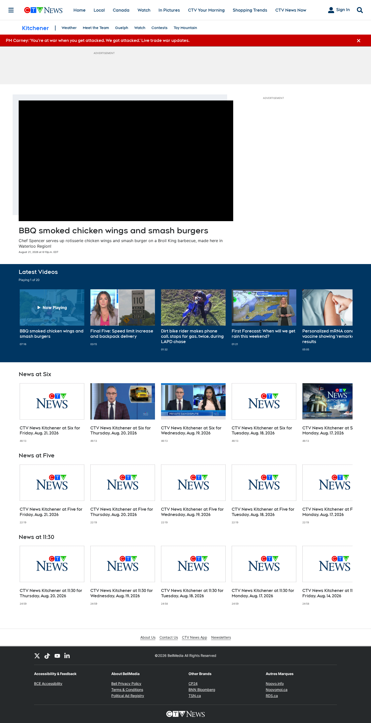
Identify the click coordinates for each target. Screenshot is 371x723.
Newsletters (221, 637)
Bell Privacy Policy (126, 683)
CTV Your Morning (206, 10)
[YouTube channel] (57, 656)
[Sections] (11, 10)
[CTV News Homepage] (43, 10)
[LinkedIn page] (67, 656)
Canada (121, 10)
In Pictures (169, 10)
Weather (69, 28)
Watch (144, 10)
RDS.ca (272, 695)
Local (99, 10)
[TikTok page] (47, 656)
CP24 (193, 683)
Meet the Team (96, 28)
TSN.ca (195, 695)
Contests (159, 28)
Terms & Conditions (127, 689)
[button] (342, 320)
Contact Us (169, 637)
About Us (147, 637)
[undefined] (52, 317)
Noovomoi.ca (276, 689)
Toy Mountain (185, 28)
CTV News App (194, 637)
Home (79, 10)
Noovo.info (275, 683)
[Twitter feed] (37, 656)
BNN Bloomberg (202, 689)
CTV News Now (290, 10)
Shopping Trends (250, 10)
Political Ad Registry (127, 695)
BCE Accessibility (48, 683)
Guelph (121, 28)
